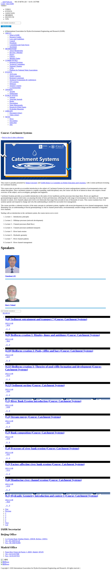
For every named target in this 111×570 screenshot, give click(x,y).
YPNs (12, 68)
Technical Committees (17, 64)
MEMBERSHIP (11, 49)
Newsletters (14, 121)
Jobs (11, 125)
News (12, 119)
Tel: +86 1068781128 (12, 541)
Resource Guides (15, 37)
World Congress (15, 76)
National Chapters (16, 66)
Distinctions (14, 93)
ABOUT (8, 33)
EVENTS (8, 72)
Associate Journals (16, 99)
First (6, 509)
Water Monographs (16, 105)
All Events (13, 74)
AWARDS (9, 89)
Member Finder (15, 58)
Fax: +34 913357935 (12, 556)
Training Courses (15, 86)
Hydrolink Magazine (17, 109)
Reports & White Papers (18, 107)
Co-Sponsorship (15, 88)
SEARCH (5, 313)
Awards (12, 91)
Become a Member (16, 53)
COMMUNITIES (11, 60)
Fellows (12, 56)
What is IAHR (15, 35)
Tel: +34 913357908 (12, 554)
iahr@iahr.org (6, 2)
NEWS (7, 117)
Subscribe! (13, 123)
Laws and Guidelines (17, 39)
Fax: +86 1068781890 (12, 543)
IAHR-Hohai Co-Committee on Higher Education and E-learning (63, 183)
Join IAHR (10, 4)
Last (6, 525)
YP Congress (14, 82)
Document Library (16, 113)
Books (12, 101)
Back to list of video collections (13, 137)
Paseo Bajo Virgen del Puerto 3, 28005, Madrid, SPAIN (24, 552)
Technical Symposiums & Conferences (23, 80)
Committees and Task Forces (19, 45)
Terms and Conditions (88, 568)
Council (12, 41)
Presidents (13, 43)
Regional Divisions (16, 62)
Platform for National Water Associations (24, 70)
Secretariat (13, 47)
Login (3, 4)
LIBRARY (9, 111)
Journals (12, 97)
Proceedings (14, 103)
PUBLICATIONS (11, 95)
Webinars (13, 84)
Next (7, 523)
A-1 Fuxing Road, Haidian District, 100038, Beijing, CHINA (26, 539)
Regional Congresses (17, 78)
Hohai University (31, 183)
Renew (12, 54)
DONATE (6, 26)
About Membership (16, 51)
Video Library (14, 115)
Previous (8, 511)
